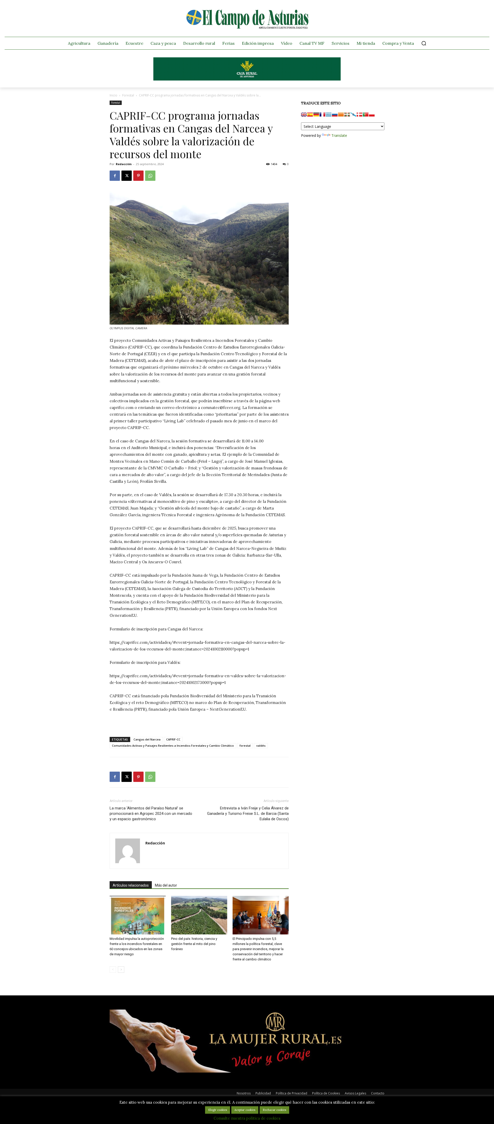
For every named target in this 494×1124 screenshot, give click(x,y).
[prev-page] (113, 969)
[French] (322, 114)
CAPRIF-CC (173, 739)
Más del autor (166, 885)
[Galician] (353, 114)
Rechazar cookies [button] (274, 1110)
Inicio (113, 95)
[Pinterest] (138, 176)
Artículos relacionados (131, 885)
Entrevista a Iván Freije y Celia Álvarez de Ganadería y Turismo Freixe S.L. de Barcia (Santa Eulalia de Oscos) (248, 813)
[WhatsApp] (150, 176)
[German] (316, 114)
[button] (424, 43)
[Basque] (347, 114)
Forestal (128, 95)
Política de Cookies (326, 1093)
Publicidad (263, 1093)
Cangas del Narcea (147, 739)
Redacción (124, 164)
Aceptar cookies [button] (244, 1110)
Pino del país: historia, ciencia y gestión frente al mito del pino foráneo (194, 944)
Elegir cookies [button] (217, 1110)
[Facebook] (115, 176)
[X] (126, 176)
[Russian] (335, 114)
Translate (339, 135)
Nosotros (244, 1093)
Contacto (377, 1093)
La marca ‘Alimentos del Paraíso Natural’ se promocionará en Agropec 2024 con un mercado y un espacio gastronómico (151, 813)
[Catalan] (341, 114)
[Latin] (328, 114)
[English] (304, 114)
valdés (261, 745)
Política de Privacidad (291, 1093)
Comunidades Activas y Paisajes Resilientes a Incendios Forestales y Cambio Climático (173, 745)
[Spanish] (310, 114)
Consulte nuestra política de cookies (247, 1118)
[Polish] (372, 114)
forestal (245, 745)
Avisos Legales (355, 1093)
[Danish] (359, 114)
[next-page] (121, 969)
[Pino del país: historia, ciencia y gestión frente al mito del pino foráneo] (199, 915)
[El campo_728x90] (247, 79)
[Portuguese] (365, 114)
